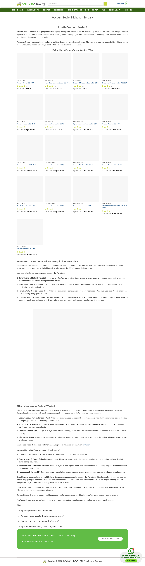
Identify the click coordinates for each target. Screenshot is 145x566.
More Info (128, 10)
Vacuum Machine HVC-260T (26, 165)
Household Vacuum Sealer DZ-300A (57, 83)
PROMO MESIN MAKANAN (111, 10)
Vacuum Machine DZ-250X (26, 124)
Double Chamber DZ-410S (26, 206)
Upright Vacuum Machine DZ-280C (85, 124)
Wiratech (86, 445)
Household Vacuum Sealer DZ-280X (86, 83)
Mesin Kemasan (17, 10)
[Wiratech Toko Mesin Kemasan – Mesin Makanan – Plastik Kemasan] (31, 3)
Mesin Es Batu (72, 10)
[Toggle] (19, 511)
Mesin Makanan (32, 10)
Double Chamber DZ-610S (26, 249)
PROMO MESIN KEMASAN (89, 10)
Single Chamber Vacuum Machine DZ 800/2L (114, 207)
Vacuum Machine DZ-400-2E (83, 165)
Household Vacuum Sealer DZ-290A (114, 83)
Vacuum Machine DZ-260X (54, 124)
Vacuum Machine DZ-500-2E (112, 165)
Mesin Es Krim (58, 10)
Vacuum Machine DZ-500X (54, 165)
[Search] (105, 4)
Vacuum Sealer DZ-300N (25, 83)
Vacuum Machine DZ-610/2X (55, 206)
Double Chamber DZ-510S (82, 206)
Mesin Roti (46, 10)
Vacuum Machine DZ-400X (111, 124)
